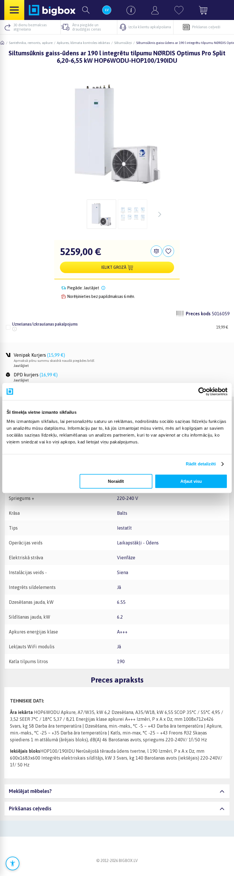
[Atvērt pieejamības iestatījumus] (12, 863)
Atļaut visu (191, 481)
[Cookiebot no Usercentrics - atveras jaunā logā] (202, 391)
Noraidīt (116, 481)
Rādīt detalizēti (201, 463)
